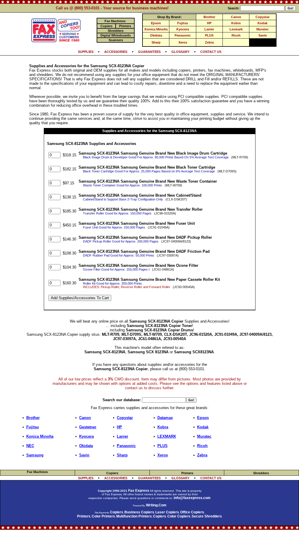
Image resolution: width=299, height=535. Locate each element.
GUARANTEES (149, 51)
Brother (209, 17)
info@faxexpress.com (192, 498)
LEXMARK (166, 436)
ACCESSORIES (115, 51)
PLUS (209, 35)
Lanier (209, 29)
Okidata (156, 35)
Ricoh (236, 35)
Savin (262, 35)
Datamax (165, 417)
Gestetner (87, 427)
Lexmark (236, 29)
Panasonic (183, 35)
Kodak (262, 23)
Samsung (35, 455)
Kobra (236, 23)
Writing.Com (156, 505)
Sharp (156, 42)
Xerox (182, 42)
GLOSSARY (180, 51)
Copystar (262, 17)
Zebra (209, 42)
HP (209, 23)
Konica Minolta (156, 29)
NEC (30, 446)
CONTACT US (210, 51)
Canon (236, 17)
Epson (156, 23)
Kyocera (182, 29)
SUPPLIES (85, 51)
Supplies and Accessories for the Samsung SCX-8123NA (149, 131)
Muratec (262, 29)
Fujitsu (182, 23)
